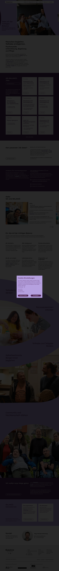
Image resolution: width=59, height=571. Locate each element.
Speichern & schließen (23, 295)
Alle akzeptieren (35, 295)
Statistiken (21, 290)
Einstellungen (20, 286)
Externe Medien (21, 291)
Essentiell (20, 289)
